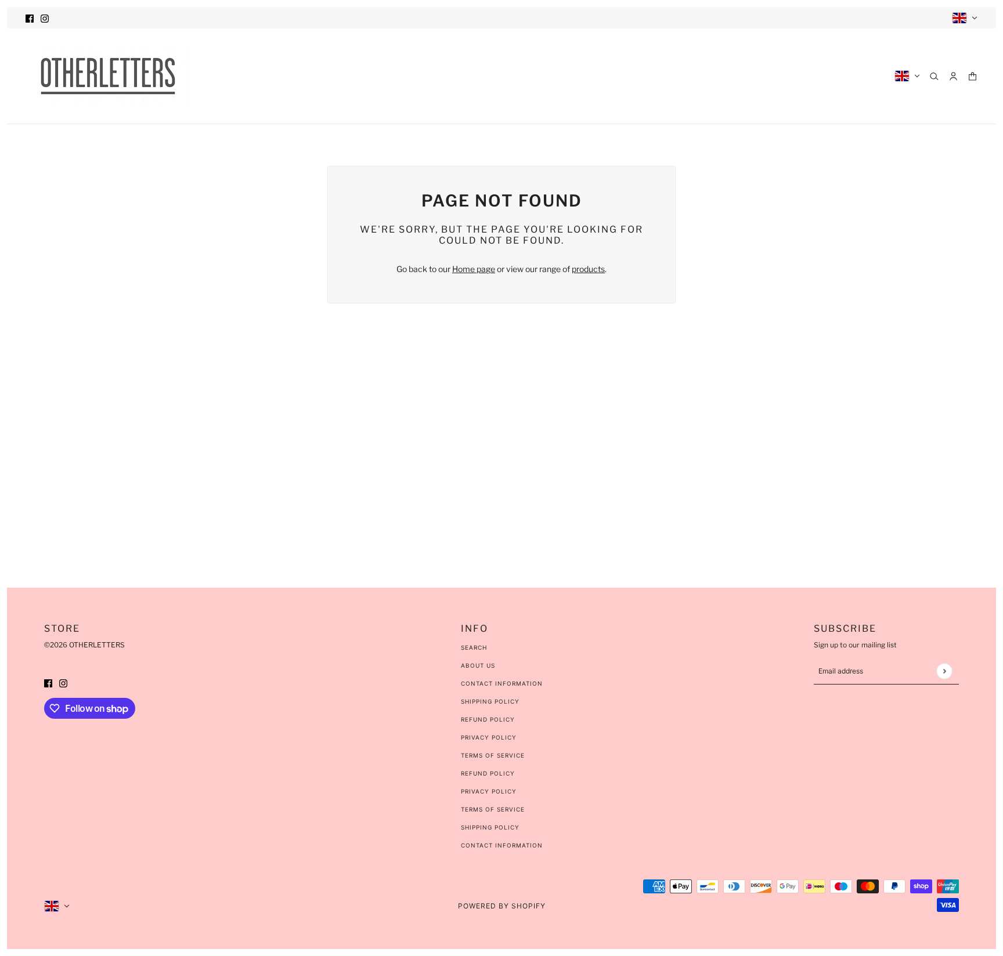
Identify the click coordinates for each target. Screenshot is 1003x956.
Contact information (502, 845)
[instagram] (44, 17)
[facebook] (29, 17)
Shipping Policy (490, 701)
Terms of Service (493, 755)
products (588, 269)
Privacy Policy (489, 737)
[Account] (953, 76)
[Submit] (944, 671)
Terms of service (493, 809)
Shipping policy (490, 827)
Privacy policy (489, 791)
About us (478, 665)
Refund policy (488, 773)
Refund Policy (488, 719)
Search (474, 647)
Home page (473, 269)
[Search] (934, 76)
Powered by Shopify (502, 905)
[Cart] (972, 76)
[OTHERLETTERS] (108, 76)
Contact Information (502, 683)
